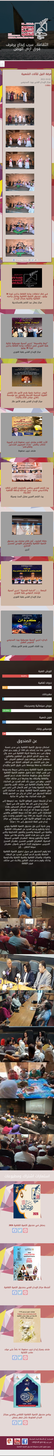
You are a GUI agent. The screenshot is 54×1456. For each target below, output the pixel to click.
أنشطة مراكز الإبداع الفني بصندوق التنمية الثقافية (27, 1287)
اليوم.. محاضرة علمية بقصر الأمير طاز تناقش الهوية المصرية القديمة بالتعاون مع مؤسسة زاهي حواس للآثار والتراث (27, 395)
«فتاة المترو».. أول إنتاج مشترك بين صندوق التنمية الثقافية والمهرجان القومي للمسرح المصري (27, 543)
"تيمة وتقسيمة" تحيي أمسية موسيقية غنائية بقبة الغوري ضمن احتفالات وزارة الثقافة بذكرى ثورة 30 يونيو (27, 345)
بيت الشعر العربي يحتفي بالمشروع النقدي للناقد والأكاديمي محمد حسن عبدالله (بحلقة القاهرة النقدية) (27, 490)
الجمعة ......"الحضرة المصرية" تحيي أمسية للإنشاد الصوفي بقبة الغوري (27, 592)
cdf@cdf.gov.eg (38, 1442)
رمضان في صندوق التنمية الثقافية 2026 (27, 1225)
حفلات (48, 85)
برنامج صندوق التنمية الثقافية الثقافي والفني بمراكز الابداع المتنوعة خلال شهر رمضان (27, 1416)
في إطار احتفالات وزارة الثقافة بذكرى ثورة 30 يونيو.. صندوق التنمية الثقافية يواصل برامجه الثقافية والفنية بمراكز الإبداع (27, 296)
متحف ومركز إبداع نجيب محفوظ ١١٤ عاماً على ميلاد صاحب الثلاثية (27, 1350)
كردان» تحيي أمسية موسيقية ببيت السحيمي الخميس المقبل (27, 641)
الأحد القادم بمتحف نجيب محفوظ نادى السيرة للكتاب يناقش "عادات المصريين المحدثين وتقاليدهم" (27, 444)
